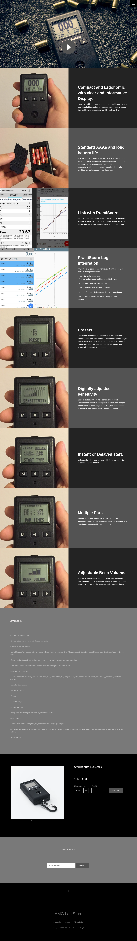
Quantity (94, 786)
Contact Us (57, 922)
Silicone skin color (80, 786)
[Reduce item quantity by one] (93, 790)
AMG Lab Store (19, 4)
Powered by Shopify (78, 928)
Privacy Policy (79, 922)
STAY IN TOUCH (68, 850)
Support (67, 922)
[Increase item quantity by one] (104, 790)
